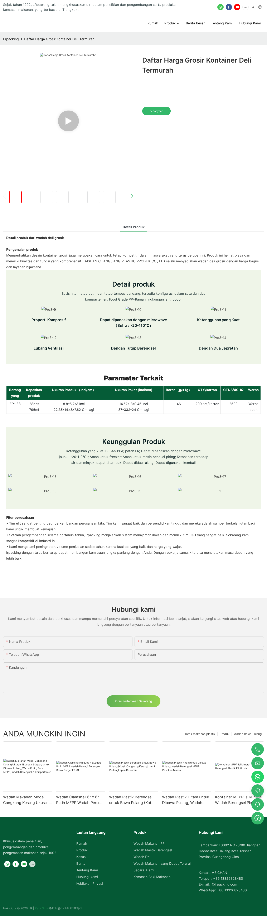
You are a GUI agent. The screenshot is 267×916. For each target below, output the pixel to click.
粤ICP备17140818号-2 (65, 908)
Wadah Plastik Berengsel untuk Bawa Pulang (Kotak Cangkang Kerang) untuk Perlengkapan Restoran (132, 800)
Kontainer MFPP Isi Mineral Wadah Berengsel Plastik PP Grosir (238, 800)
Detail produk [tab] (134, 227)
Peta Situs (41, 908)
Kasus (81, 857)
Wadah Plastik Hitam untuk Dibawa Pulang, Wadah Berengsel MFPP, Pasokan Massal (185, 800)
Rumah (81, 843)
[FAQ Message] (257, 817)
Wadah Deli (142, 857)
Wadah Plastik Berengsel (153, 850)
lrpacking (11, 39)
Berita (81, 863)
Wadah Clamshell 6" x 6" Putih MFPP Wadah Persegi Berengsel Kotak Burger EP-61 (79, 800)
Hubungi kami (87, 877)
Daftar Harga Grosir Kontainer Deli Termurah (59, 39)
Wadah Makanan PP (149, 843)
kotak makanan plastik (199, 734)
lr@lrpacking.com (223, 884)
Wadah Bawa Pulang (248, 734)
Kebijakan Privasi (89, 883)
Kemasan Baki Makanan (152, 877)
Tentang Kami (87, 870)
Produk (224, 734)
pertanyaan (156, 111)
